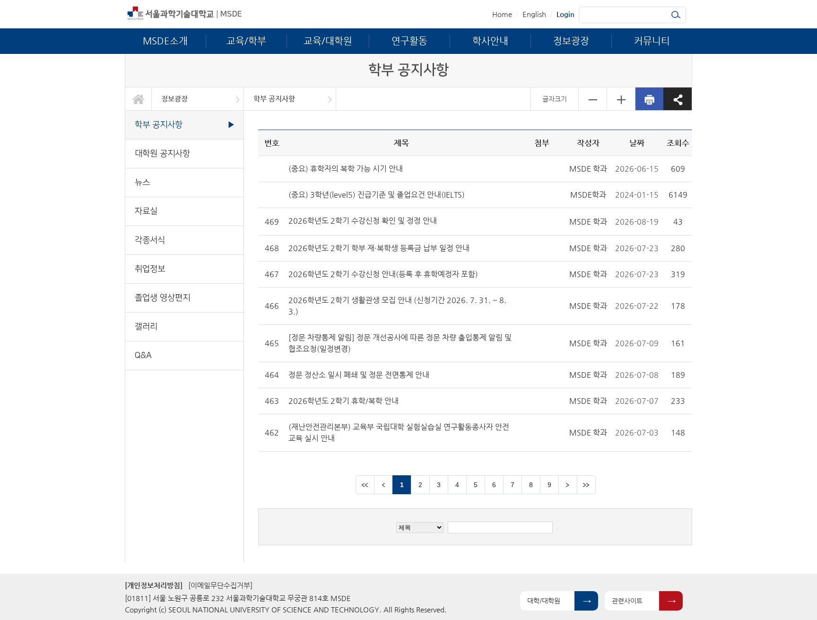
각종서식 (150, 240)
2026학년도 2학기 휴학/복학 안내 (343, 400)
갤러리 (146, 326)
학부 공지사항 (274, 99)
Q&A (143, 355)
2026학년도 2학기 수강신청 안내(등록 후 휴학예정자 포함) (383, 274)
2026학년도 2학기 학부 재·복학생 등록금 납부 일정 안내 (378, 248)
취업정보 (150, 268)
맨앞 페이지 (365, 484)
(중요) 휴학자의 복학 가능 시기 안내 (345, 168)
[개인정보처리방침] (154, 585)
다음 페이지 (567, 484)
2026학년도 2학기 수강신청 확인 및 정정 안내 (362, 220)
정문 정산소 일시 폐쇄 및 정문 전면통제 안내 (358, 374)
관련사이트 (627, 600)
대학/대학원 (543, 600)
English (534, 14)
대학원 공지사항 (162, 153)
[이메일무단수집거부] (220, 585)
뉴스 (142, 182)
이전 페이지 (383, 484)
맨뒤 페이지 (586, 484)
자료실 (146, 211)
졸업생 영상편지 (162, 297)
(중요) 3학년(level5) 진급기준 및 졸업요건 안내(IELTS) (376, 194)
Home (502, 14)
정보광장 (174, 99)
